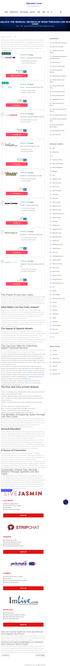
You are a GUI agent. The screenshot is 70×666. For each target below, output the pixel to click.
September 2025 (56, 362)
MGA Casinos (55, 267)
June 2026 (54, 354)
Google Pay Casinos (57, 229)
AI (51, 12)
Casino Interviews (56, 183)
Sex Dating (55, 310)
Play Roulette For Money (58, 130)
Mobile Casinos (56, 271)
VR (48, 12)
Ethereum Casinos (56, 210)
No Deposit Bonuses (57, 279)
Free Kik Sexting (40, 655)
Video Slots (55, 329)
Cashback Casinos (56, 179)
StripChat (7, 537)
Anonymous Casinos (57, 159)
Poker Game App (56, 134)
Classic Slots (55, 198)
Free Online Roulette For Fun (59, 115)
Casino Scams (55, 186)
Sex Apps (54, 302)
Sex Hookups (55, 314)
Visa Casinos (55, 333)
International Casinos (57, 244)
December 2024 (56, 373)
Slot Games (55, 321)
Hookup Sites (14, 12)
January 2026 (55, 358)
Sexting (32, 12)
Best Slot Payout (56, 62)
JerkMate (7, 573)
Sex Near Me (5, 655)
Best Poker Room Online (58, 95)
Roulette (54, 291)
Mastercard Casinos (57, 264)
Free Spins (55, 221)
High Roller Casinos (57, 233)
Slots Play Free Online (57, 46)
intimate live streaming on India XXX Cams (32, 376)
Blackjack (54, 171)
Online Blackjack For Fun (58, 99)
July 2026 (54, 350)
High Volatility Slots (57, 237)
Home (6, 12)
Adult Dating (24, 12)
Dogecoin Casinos (56, 206)
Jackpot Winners (56, 248)
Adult (53, 148)
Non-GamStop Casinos (57, 283)
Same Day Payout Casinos (58, 298)
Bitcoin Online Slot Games (58, 91)
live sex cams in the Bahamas (25, 444)
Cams (38, 12)
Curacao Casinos (56, 202)
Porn (43, 12)
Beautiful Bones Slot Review (59, 76)
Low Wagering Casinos (58, 256)
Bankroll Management (57, 167)
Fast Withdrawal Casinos (58, 213)
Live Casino (55, 252)
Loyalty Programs (56, 260)
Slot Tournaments (56, 325)
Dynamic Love (34, 3)
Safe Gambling (56, 294)
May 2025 (54, 370)
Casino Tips (55, 194)
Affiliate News (55, 152)
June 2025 (54, 366)
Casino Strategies (56, 190)
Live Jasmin (8, 500)
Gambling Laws (56, 225)
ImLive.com (8, 610)
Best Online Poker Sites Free (59, 43)
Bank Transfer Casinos (57, 163)
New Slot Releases (57, 275)
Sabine (3, 36)
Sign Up (23, 515)
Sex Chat (54, 306)
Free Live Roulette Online (58, 66)
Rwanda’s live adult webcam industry (18, 463)
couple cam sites (29, 368)
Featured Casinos (56, 217)
